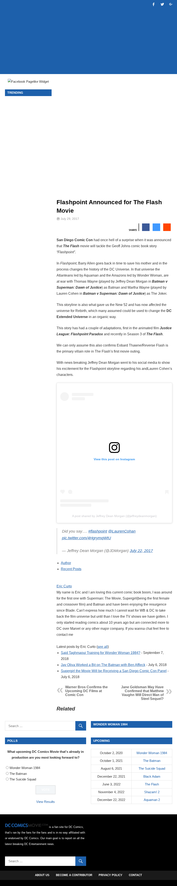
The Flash (152, 784)
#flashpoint (97, 531)
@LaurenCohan (122, 531)
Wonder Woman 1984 (24, 768)
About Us (42, 875)
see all (103, 647)
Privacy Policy (110, 875)
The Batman (18, 773)
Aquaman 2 (152, 800)
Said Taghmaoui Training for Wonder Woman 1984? (100, 653)
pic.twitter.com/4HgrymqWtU (86, 538)
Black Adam (151, 776)
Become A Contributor (74, 875)
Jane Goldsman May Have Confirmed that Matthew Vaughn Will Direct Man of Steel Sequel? (142, 693)
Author (66, 563)
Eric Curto (64, 586)
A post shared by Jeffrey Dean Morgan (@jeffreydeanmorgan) (114, 516)
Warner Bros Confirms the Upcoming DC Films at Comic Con (86, 691)
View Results (45, 802)
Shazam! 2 (152, 792)
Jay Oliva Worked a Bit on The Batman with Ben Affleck (103, 665)
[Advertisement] (88, 57)
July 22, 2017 (141, 551)
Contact (135, 875)
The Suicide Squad (22, 779)
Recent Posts (71, 569)
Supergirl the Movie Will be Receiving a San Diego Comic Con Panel (114, 671)
